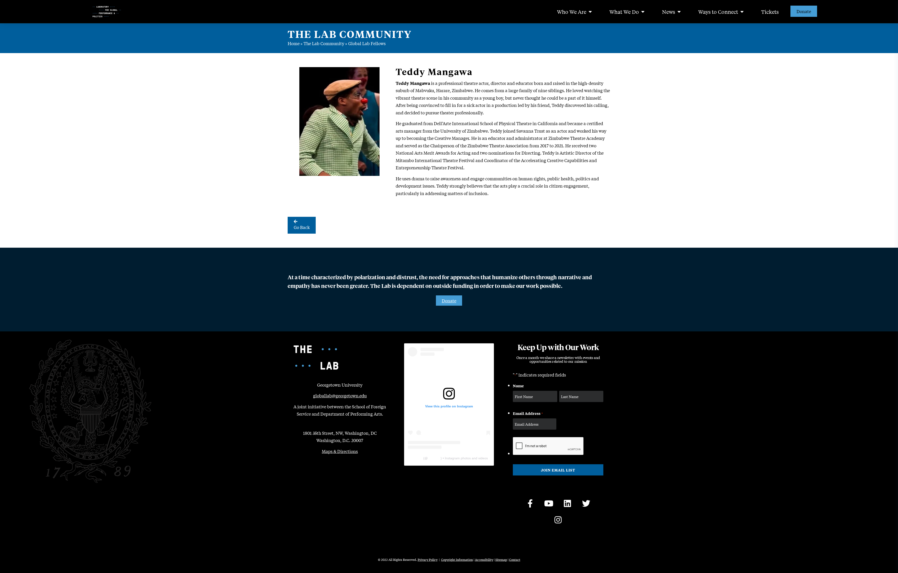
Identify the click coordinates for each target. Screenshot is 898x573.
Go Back (302, 227)
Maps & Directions (340, 451)
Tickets (770, 11)
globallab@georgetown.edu (340, 395)
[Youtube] (549, 503)
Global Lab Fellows (367, 43)
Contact (514, 559)
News (668, 11)
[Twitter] (586, 503)
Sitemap (501, 559)
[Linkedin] (567, 503)
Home (294, 43)
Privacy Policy (428, 559)
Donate (804, 11)
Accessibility (484, 559)
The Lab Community (324, 43)
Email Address (528, 413)
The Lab (416, 458)
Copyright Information (457, 559)
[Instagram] (558, 519)
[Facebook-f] (530, 503)
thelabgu (434, 458)
